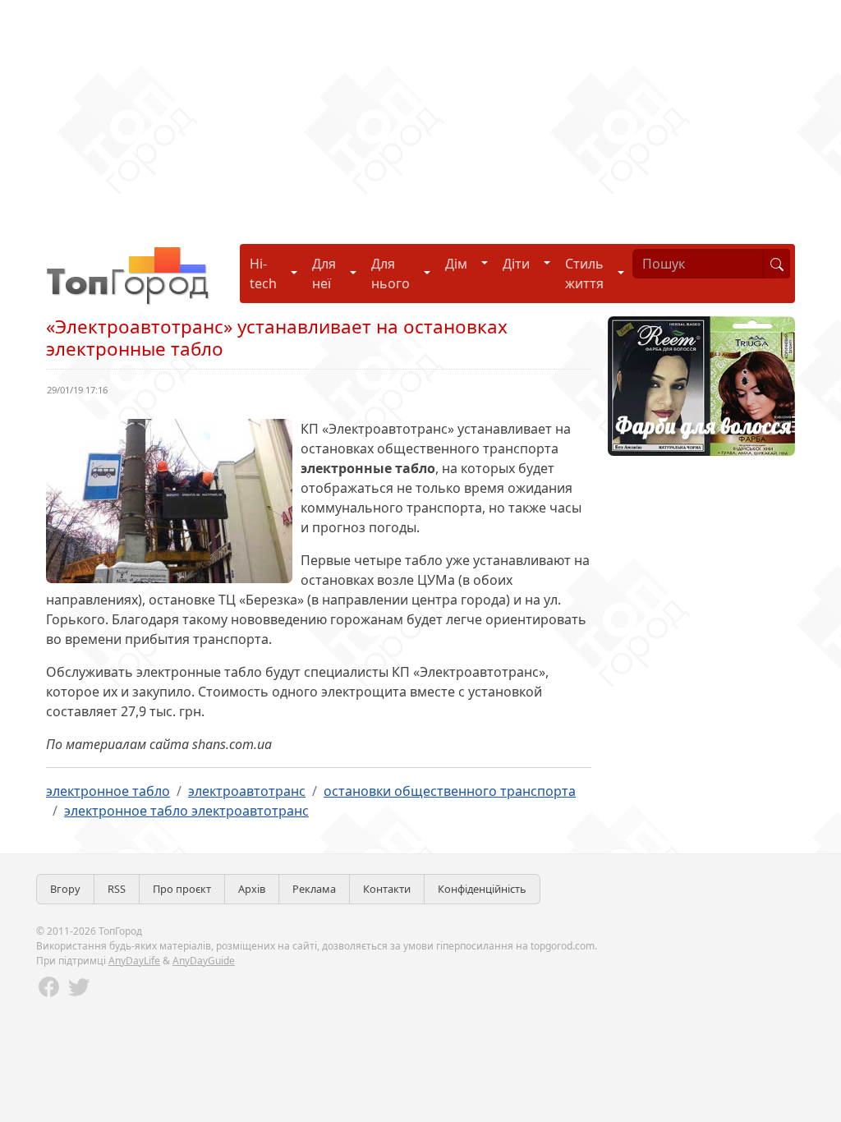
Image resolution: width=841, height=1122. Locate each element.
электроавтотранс (247, 791)
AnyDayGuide (203, 961)
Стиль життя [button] (584, 273)
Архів (251, 888)
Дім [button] (456, 264)
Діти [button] (516, 264)
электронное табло (108, 791)
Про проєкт (182, 888)
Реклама (314, 888)
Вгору (65, 888)
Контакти (387, 888)
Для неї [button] (324, 273)
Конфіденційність (482, 888)
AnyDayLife (134, 961)
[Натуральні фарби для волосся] (701, 384)
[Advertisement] (420, 115)
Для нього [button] (390, 273)
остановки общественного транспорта (450, 791)
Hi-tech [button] (263, 273)
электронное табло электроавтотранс (186, 811)
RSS (117, 888)
